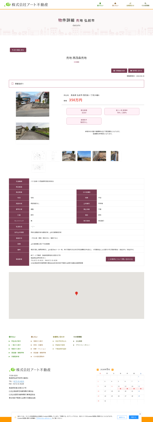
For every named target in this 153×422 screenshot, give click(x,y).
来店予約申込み (60, 341)
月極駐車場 (15, 356)
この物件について (120, 259)
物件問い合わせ (137, 71)
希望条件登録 (60, 345)
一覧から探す (16, 345)
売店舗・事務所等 (39, 353)
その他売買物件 (38, 356)
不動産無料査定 (60, 349)
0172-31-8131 (19, 381)
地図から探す (16, 349)
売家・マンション (39, 349)
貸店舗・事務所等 (17, 353)
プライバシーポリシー (83, 345)
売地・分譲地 (38, 345)
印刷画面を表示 (120, 71)
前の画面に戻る (19, 50)
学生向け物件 (16, 341)
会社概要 (79, 341)
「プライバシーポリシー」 (44, 418)
